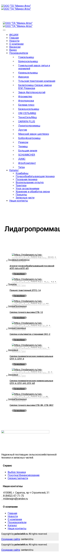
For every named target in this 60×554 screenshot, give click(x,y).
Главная (14, 37)
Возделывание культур (30, 182)
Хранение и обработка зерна (33, 191)
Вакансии (14, 46)
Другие (22, 129)
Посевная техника (26, 179)
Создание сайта (10, 539)
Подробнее (19, 274)
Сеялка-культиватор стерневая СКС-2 (30, 334)
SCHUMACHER (26, 154)
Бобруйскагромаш (29, 138)
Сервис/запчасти (18, 478)
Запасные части (25, 197)
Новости (14, 40)
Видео (13, 50)
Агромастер (25, 96)
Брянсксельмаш (28, 61)
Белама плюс (26, 104)
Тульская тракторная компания (36, 81)
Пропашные (21, 306)
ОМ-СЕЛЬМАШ (27, 113)
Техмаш (23, 146)
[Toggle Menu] (4, 30)
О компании (16, 43)
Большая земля (27, 150)
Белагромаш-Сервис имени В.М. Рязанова (35, 87)
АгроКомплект (27, 163)
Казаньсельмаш (28, 72)
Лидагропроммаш (29, 125)
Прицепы (21, 194)
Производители (18, 53)
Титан (21, 167)
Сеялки (11, 306)
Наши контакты (18, 200)
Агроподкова (26, 100)
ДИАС (21, 158)
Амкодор (23, 76)
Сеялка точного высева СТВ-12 (26, 312)
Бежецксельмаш (28, 109)
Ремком (23, 142)
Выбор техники (17, 472)
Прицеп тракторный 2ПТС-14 (25, 290)
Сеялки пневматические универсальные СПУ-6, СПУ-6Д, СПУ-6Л (31, 381)
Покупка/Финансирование (24, 475)
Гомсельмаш (26, 57)
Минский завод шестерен (33, 134)
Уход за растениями (27, 188)
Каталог (14, 170)
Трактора (21, 185)
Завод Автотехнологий (31, 92)
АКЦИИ (13, 34)
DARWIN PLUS (26, 121)
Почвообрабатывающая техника (35, 176)
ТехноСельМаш (27, 117)
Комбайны (22, 173)
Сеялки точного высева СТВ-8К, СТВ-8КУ (31, 405)
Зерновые (13, 350)
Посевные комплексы (19, 260)
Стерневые (20, 328)
